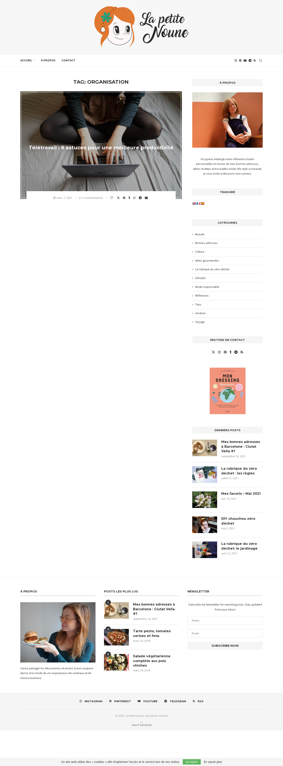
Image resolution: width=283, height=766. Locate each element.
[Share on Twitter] (119, 197)
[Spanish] (202, 203)
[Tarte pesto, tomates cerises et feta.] (116, 637)
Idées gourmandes (207, 260)
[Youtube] (245, 60)
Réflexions (202, 295)
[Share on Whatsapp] (135, 197)
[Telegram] (250, 60)
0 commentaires (93, 198)
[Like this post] (112, 197)
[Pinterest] (240, 60)
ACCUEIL (26, 60)
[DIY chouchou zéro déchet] (204, 524)
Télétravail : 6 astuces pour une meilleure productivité (101, 148)
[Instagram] (236, 60)
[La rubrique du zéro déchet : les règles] (204, 474)
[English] (194, 203)
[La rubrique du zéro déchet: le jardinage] (204, 550)
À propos (48, 60)
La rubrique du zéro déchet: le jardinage (239, 546)
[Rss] (255, 60)
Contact (68, 60)
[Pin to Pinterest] (124, 197)
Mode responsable (207, 287)
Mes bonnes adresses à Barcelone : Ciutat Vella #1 (240, 446)
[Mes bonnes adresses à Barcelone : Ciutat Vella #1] (204, 448)
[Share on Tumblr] (129, 197)
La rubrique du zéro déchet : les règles (239, 471)
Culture (199, 251)
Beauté (199, 234)
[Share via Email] (147, 197)
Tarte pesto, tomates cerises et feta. (152, 633)
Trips (198, 304)
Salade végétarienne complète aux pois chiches (152, 660)
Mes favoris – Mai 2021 (241, 494)
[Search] (261, 60)
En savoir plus (213, 761)
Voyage (200, 322)
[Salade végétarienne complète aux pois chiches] (116, 662)
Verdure (200, 313)
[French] (198, 203)
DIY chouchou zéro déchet (238, 521)
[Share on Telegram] (141, 197)
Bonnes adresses (206, 243)
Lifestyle (200, 278)
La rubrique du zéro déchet (212, 269)
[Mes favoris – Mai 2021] (204, 499)
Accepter (192, 762)
